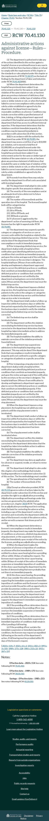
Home (4, 15)
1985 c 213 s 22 (31, 648)
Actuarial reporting (24, 749)
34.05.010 (19, 673)
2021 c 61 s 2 (21, 646)
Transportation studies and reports (24, 754)
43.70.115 (5, 490)
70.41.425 (16, 81)
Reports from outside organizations (24, 760)
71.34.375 (29, 76)
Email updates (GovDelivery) (24, 799)
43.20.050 (28, 681)
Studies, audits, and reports (25, 739)
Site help (24, 788)
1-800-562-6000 (24, 719)
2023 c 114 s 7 (8, 646)
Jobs (24, 778)
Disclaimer (28, 815)
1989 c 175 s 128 (15, 648)
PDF (6, 35)
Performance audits (24, 744)
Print (6, 23)
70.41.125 (5, 28)
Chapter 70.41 (7, 18)
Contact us (24, 794)
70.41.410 (19, 666)
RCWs (30, 15)
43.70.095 (31, 139)
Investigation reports (24, 765)
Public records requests (24, 783)
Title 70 (38, 15)
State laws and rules (17, 15)
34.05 (24, 503)
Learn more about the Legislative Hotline (24, 729)
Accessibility (24, 773)
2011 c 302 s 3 (34, 646)
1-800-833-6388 (34, 723)
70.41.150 (30, 28)
